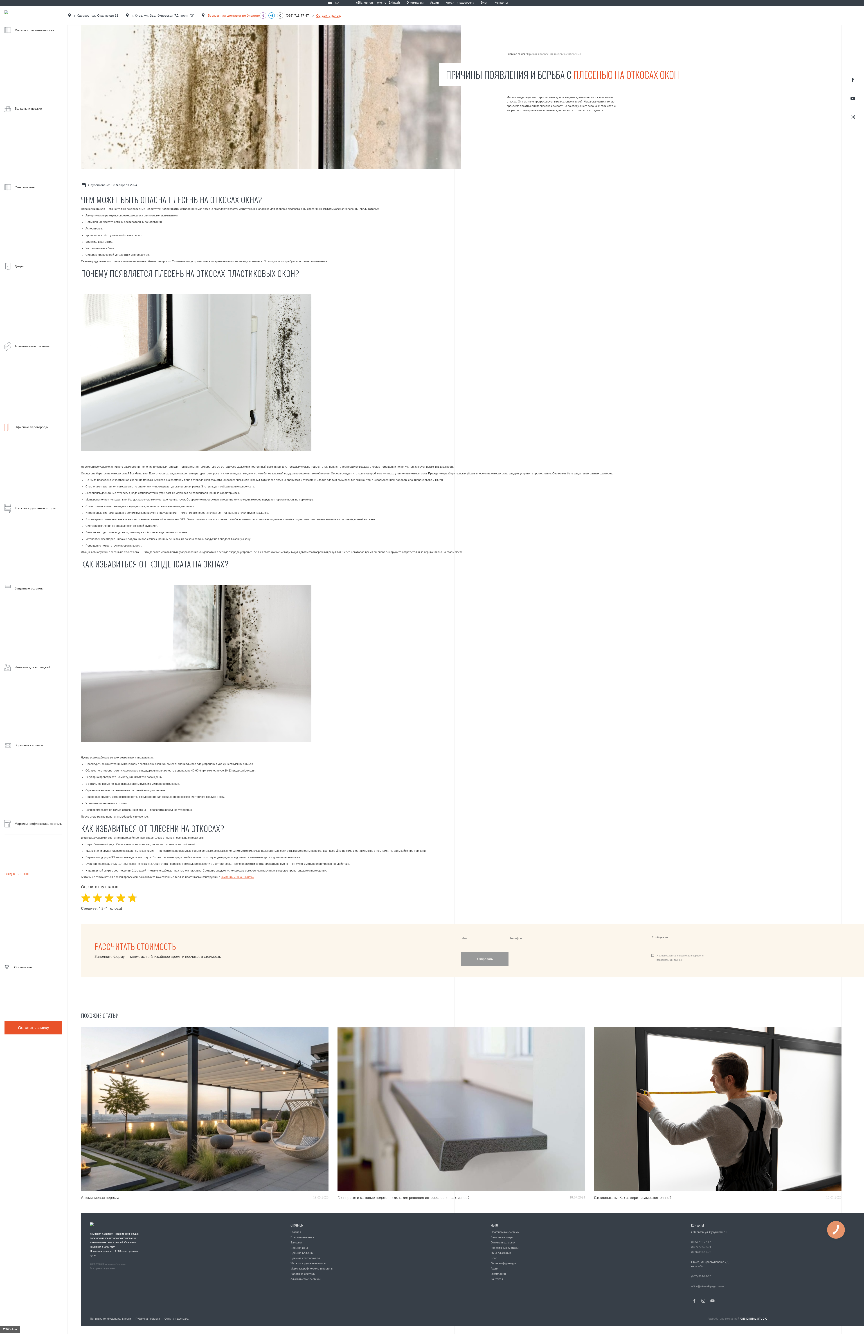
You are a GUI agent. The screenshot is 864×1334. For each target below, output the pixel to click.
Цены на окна (299, 1248)
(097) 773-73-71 (701, 1247)
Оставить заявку (33, 1027)
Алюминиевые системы (305, 1279)
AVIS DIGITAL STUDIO (753, 1318)
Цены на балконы (301, 1253)
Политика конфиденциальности (110, 1318)
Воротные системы (302, 1274)
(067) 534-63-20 (701, 1276)
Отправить (485, 959)
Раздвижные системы (505, 1248)
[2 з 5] (97, 898)
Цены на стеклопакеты (305, 1258)
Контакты (501, 2)
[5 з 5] (132, 898)
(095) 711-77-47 (297, 15)
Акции (434, 2)
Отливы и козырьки (503, 1242)
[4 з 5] (121, 898)
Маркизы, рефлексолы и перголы (311, 1268)
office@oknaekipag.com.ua (707, 1286)
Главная (512, 54)
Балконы (296, 1242)
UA (337, 2)
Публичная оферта (147, 1318)
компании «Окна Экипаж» (237, 877)
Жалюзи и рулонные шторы (308, 1263)
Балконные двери (502, 1237)
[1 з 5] (85, 898)
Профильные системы (505, 1232)
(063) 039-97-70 (701, 1252)
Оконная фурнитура (504, 1263)
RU (330, 2)
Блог (484, 2)
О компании (415, 2)
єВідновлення (16, 874)
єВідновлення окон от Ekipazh (378, 2)
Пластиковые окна (302, 1237)
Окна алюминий (501, 1253)
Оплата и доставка (176, 1318)
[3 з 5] (109, 898)
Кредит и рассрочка (460, 2)
